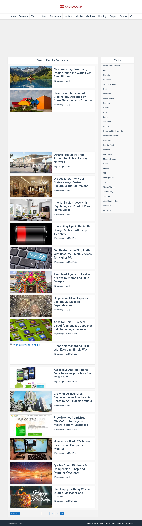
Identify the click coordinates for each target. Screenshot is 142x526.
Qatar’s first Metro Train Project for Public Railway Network (71, 158)
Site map (112, 523)
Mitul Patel (72, 238)
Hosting (102, 16)
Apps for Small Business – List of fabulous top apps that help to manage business (73, 325)
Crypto (113, 16)
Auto (43, 16)
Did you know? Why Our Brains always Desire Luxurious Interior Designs (71, 182)
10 (52, 513)
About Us (95, 523)
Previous (16, 513)
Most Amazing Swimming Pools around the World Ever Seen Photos (72, 73)
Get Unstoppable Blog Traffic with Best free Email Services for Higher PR (73, 254)
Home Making (120, 523)
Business (54, 16)
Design (22, 16)
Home (13, 16)
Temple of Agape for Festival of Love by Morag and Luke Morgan (72, 278)
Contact (101, 523)
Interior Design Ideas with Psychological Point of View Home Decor (72, 206)
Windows (90, 16)
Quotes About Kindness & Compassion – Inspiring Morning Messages (70, 469)
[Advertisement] (71, 38)
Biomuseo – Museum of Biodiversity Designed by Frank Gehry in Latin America (73, 96)
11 (57, 513)
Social (67, 16)
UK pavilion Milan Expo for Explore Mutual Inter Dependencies (71, 301)
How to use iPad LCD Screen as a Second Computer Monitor (72, 445)
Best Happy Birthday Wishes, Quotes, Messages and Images (72, 493)
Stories (123, 16)
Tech (33, 16)
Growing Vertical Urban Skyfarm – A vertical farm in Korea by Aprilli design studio (73, 397)
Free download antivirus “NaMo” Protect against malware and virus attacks (71, 421)
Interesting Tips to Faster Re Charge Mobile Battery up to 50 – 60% (72, 230)
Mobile (79, 16)
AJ (69, 81)
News (89, 523)
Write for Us (130, 523)
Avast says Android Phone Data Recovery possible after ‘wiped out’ (72, 373)
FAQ (106, 523)
